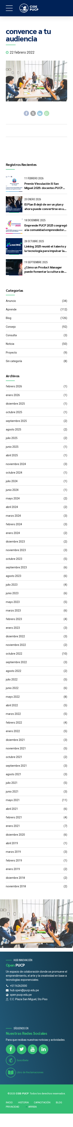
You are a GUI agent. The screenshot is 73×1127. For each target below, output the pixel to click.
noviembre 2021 (16, 748)
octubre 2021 (14, 757)
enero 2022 (13, 731)
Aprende (11, 309)
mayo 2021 (13, 800)
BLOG (59, 1102)
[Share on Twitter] (33, 113)
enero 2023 (13, 627)
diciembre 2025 (15, 403)
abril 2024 (12, 507)
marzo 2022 (13, 713)
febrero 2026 (14, 386)
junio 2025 (12, 446)
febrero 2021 (14, 817)
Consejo (11, 326)
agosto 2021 (13, 774)
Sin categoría (14, 361)
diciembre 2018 (15, 877)
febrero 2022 (14, 722)
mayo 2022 (13, 696)
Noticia (10, 343)
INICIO (9, 1102)
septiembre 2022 (16, 662)
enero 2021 (13, 825)
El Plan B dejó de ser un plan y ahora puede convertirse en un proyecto (44, 206)
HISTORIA (23, 1102)
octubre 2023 (14, 558)
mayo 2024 (13, 498)
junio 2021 (12, 791)
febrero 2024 (14, 524)
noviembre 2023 (16, 550)
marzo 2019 (13, 851)
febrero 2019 (14, 860)
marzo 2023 (13, 610)
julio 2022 (12, 679)
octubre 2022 (14, 653)
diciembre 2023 (15, 541)
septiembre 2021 (16, 765)
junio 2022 (12, 688)
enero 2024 (13, 533)
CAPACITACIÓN (42, 1102)
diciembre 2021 (15, 739)
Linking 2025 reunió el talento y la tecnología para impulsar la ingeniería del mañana (45, 248)
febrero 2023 (14, 619)
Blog (8, 318)
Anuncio (11, 300)
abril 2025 (12, 455)
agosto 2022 (13, 670)
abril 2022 (12, 705)
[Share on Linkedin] (40, 113)
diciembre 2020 (15, 834)
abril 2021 (12, 808)
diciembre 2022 (15, 636)
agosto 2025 (13, 429)
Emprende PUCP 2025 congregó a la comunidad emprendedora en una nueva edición (45, 227)
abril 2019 (12, 843)
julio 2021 (12, 782)
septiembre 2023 (16, 567)
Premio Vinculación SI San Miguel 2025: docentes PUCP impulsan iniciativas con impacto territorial (43, 185)
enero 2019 (13, 869)
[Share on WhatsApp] (46, 113)
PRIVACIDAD (12, 1106)
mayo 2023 (13, 602)
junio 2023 (12, 593)
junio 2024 (12, 489)
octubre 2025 (14, 412)
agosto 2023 (13, 575)
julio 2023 (12, 584)
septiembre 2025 (16, 420)
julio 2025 (12, 438)
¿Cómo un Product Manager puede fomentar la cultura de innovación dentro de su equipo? (44, 269)
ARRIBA (32, 1106)
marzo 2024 (13, 515)
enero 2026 (13, 395)
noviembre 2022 (16, 644)
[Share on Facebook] (26, 113)
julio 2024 (12, 481)
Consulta (11, 335)
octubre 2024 (14, 472)
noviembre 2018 (16, 886)
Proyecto (11, 352)
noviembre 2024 (16, 464)
